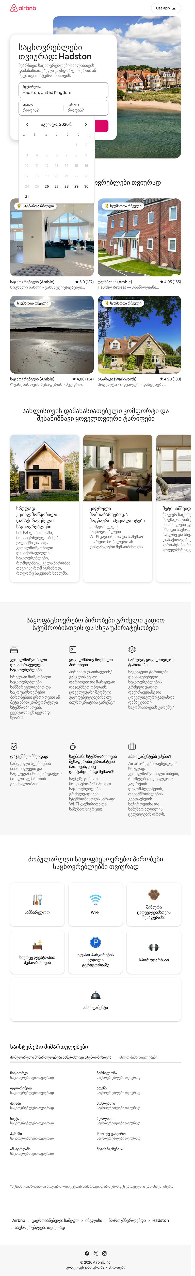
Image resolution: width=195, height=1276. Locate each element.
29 (76, 186)
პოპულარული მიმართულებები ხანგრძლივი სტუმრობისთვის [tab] (60, 1057)
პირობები (117, 1267)
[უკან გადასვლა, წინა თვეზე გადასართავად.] (27, 124)
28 (66, 186)
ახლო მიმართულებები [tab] (138, 1057)
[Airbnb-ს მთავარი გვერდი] (23, 8)
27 (57, 186)
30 (86, 186)
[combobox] (63, 92)
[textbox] (41, 110)
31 (27, 196)
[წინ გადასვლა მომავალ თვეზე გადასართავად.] (85, 124)
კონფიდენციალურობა (85, 1267)
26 (47, 186)
